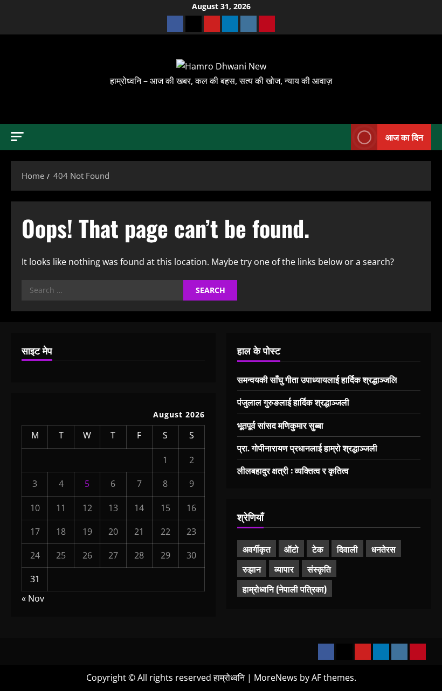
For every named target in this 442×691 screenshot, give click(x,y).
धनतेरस (383, 548)
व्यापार (284, 568)
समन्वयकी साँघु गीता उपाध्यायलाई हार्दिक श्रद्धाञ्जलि (317, 379)
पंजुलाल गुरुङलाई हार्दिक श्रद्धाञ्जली (293, 401)
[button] (17, 136)
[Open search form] (339, 137)
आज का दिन (404, 136)
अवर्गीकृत (257, 548)
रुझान (252, 568)
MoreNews (276, 677)
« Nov (33, 598)
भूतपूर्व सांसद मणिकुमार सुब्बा (280, 424)
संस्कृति (319, 568)
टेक (317, 548)
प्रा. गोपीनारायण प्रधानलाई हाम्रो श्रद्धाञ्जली (307, 447)
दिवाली (347, 548)
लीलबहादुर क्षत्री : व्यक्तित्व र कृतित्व (293, 470)
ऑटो (291, 548)
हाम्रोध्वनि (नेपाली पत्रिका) (285, 588)
